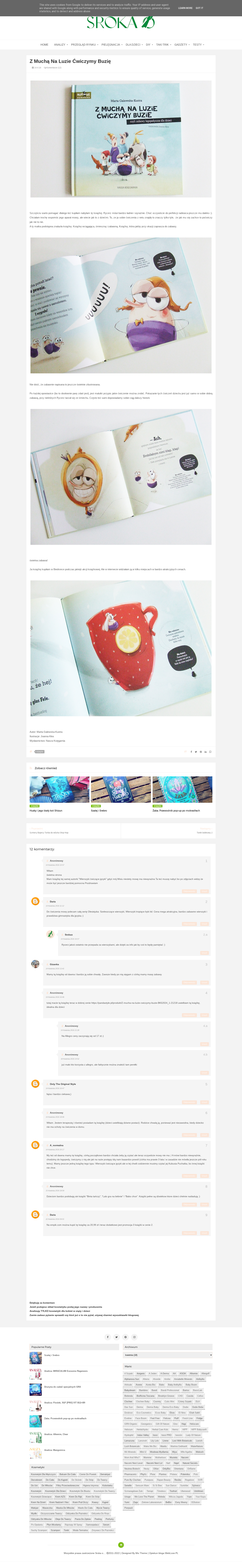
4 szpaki (128, 1373)
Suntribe (184, 1485)
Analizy (59, 44)
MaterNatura (197, 1446)
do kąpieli (63, 1480)
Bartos (186, 1390)
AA (174, 1373)
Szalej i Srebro (99, 810)
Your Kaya (200, 1496)
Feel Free (155, 1418)
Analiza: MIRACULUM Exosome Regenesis (66, 1371)
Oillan (156, 1468)
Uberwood (185, 1491)
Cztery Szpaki (185, 1401)
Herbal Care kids (160, 1429)
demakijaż (105, 1474)
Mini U (143, 1452)
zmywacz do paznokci (103, 1530)
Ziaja (135, 1502)
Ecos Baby (160, 1412)
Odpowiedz (189, 891)
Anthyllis (200, 1379)
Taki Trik (162, 44)
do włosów (47, 1485)
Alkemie (194, 1373)
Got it (199, 8)
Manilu (163, 1446)
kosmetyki (36, 1491)
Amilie (167, 1379)
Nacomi (184, 1457)
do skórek (77, 1480)
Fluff (176, 1418)
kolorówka (107, 1485)
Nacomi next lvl (154, 1463)
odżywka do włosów (41, 1519)
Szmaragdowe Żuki (133, 1491)
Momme (147, 1457)
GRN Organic (130, 1424)
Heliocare (194, 1424)
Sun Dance (171, 1485)
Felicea (166, 1418)
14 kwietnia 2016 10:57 (55, 865)
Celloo (200, 1396)
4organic (141, 1373)
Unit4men (198, 1491)
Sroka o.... (101, 1553)
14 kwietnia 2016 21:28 (70, 1030)
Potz (196, 1474)
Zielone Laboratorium (152, 1502)
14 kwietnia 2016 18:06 (55, 1117)
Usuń (204, 891)
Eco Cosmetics (144, 1412)
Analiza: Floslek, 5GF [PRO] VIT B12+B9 (64, 1402)
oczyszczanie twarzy (51, 1513)
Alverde (156, 1379)
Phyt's (143, 1474)
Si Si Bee (157, 1485)
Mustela (173, 1457)
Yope (189, 1496)
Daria (53, 901)
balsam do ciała (68, 1474)
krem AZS (60, 1496)
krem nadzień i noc (59, 1502)
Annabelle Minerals (183, 1379)
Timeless (161, 1491)
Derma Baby (153, 1407)
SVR (200, 1480)
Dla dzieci (133, 44)
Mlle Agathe (186, 1452)
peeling (98, 1519)
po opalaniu (37, 1524)
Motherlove (160, 1457)
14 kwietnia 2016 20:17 (55, 1150)
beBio (168, 1502)
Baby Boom (191, 1384)
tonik (66, 1530)
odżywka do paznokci (77, 1513)
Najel (176, 1463)
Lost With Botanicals (182, 1440)
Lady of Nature (193, 1435)
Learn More (185, 8)
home (44, 44)
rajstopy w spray (73, 1524)
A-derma (165, 1373)
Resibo (178, 1480)
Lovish (199, 1440)
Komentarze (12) (53, 68)
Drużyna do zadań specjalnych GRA (62, 1387)
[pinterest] (125, 1337)
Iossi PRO (166, 1435)
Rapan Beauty (164, 1480)
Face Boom (141, 1418)
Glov (175, 1424)
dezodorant (36, 1480)
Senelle (128, 1485)
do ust (34, 1485)
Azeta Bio (150, 1384)
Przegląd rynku (83, 44)
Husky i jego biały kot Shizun (46, 810)
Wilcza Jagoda (176, 1496)
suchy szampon (39, 1530)
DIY (148, 44)
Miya (174, 1452)
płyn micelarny (54, 1524)
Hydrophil (128, 1435)
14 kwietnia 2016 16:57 (70, 939)
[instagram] (134, 1337)
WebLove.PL (171, 1553)
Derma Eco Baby (171, 1407)
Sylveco (196, 1485)
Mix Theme (141, 1553)
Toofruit (173, 1491)
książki (40, 752)
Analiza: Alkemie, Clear (56, 1434)
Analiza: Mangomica (54, 1450)
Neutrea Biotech (132, 1468)
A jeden (153, 1373)
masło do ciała (85, 1508)
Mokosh (199, 1452)
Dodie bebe (197, 1407)
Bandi (154, 1390)
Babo (161, 1384)
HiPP (184, 1429)
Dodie (185, 1407)
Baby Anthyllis (175, 1384)
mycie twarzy (103, 1508)
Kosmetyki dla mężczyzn (43, 1474)
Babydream (129, 1390)
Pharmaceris (130, 1474)
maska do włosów (65, 1508)
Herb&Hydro (142, 1429)
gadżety (181, 44)
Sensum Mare (142, 1485)
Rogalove (189, 1480)
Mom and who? (132, 1457)
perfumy (110, 1519)
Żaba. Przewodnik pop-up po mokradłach (176, 810)
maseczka (47, 1508)
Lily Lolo (155, 1440)
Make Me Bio (150, 1446)
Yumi (126, 1502)
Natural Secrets (190, 1463)
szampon (55, 1530)
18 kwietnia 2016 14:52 (70, 1059)
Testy (197, 44)
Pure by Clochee (132, 1480)
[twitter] (116, 1337)
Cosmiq (157, 1401)
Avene (139, 1384)
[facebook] (107, 1337)
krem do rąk (75, 1496)
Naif (168, 1463)
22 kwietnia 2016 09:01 (55, 1219)
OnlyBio (166, 1468)
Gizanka (54, 964)
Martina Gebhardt (179, 1446)
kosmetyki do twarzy (104, 1491)
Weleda (161, 1496)
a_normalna (56, 1145)
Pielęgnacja (111, 44)
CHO (180, 1396)
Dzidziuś (128, 1412)
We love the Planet (144, 1496)
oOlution (195, 1502)
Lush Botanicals (132, 1446)
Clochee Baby (142, 1401)
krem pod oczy (80, 1502)
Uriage (127, 1496)
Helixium (128, 1429)
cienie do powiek (88, 1474)
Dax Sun (128, 1407)
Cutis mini (169, 1401)
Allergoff (205, 1373)
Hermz (175, 1429)
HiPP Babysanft (199, 1429)
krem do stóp (92, 1496)
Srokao (69, 934)
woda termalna (80, 1530)
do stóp (89, 1480)
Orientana (178, 1468)
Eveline (128, 1418)
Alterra (146, 1379)
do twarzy (102, 1480)
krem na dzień (38, 1502)
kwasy (95, 1502)
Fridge (199, 1418)
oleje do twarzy (63, 1519)
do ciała (50, 1480)
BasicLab (197, 1390)
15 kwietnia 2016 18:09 (55, 1191)
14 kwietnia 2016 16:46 (55, 997)
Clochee (128, 1401)
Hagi (184, 1424)
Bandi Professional (170, 1390)
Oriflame (191, 1468)
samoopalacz (92, 1524)
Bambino (143, 1390)
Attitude (128, 1384)
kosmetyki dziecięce (41, 1496)
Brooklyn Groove (166, 1396)
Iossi (155, 1435)
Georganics (146, 1424)
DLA (198, 1401)
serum (106, 1524)
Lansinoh (142, 1440)
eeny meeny (181, 1502)
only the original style (63, 1084)
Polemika (185, 1474)
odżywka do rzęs (100, 1513)
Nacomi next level (133, 1463)
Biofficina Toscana (145, 1396)
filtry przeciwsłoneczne (67, 1485)
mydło (34, 1513)
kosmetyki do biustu (80, 1491)
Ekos (172, 1412)
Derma (140, 1407)
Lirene (165, 1440)
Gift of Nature (162, 1424)
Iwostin (178, 1435)
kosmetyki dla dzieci (55, 1491)
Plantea (162, 1474)
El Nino (182, 1412)
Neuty (146, 1468)
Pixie (152, 1474)
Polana (173, 1474)
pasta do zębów (83, 1519)
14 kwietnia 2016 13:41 (55, 969)
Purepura (149, 1480)
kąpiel (105, 1502)
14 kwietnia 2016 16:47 (55, 1088)
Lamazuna (129, 1440)
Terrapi (150, 1491)
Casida (190, 1396)
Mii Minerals (130, 1452)
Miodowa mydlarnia (159, 1452)
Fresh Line (188, 1418)
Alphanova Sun (131, 1379)
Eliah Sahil (194, 1412)
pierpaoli (128, 1508)
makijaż (35, 1508)
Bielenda (128, 1396)
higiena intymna (90, 1485)
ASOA (183, 1373)
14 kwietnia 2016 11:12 (55, 906)
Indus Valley (143, 1435)
